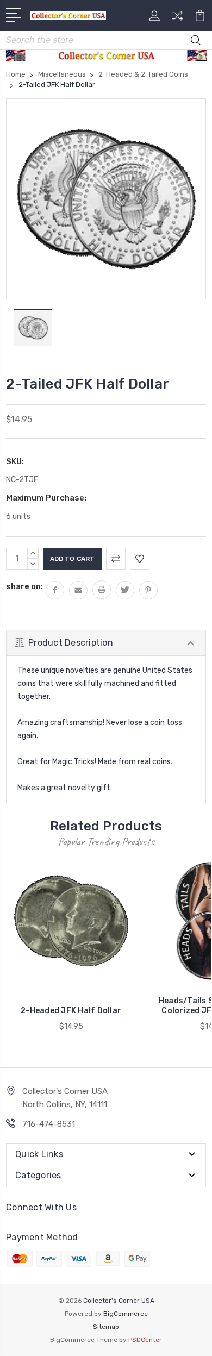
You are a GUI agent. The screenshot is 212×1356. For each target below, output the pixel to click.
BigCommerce (125, 1313)
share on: (24, 586)
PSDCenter (145, 1339)
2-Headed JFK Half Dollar (71, 1010)
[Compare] (177, 19)
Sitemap (106, 1326)
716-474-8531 (48, 1124)
